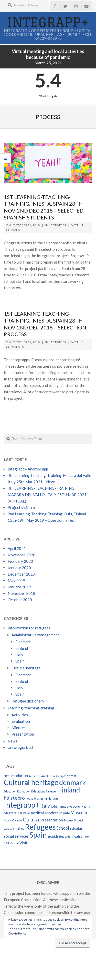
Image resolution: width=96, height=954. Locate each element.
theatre (76, 836)
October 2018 (20, 599)
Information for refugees (29, 628)
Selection (76, 828)
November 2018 (21, 593)
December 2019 (21, 574)
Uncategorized (20, 747)
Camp (59, 776)
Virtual (14, 843)
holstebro (14, 798)
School (62, 828)
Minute (64, 813)
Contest (70, 776)
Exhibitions (38, 791)
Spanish (53, 836)
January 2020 (19, 567)
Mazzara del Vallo (17, 813)
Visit (23, 842)
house (30, 798)
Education (10, 791)
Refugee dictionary (28, 701)
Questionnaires (14, 828)
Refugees (40, 826)
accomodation (16, 775)
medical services (45, 812)
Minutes (19, 727)
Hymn (38, 798)
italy (45, 806)
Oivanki (17, 820)
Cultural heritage (26, 668)
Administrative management (35, 634)
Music (8, 820)
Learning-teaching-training (31, 708)
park (37, 820)
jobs (54, 806)
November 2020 (21, 555)
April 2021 (17, 548)
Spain (20, 661)
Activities (58, 225)
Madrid (85, 806)
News (12, 741)
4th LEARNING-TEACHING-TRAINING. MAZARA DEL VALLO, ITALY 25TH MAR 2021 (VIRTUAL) (47, 494)
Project (78, 820)
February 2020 (20, 561)
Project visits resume (26, 507)
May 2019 (16, 580)
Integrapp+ (21, 804)
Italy (19, 654)
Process (68, 820)
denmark (72, 782)
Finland (21, 648)
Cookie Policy (17, 933)
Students (64, 836)
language (65, 806)
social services (16, 836)
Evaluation (21, 721)
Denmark (23, 641)
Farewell (51, 791)
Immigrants (51, 798)
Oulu (28, 819)
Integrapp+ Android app (28, 469)
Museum (79, 812)
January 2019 (19, 587)
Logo (76, 806)
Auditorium (48, 776)
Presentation (23, 734)
